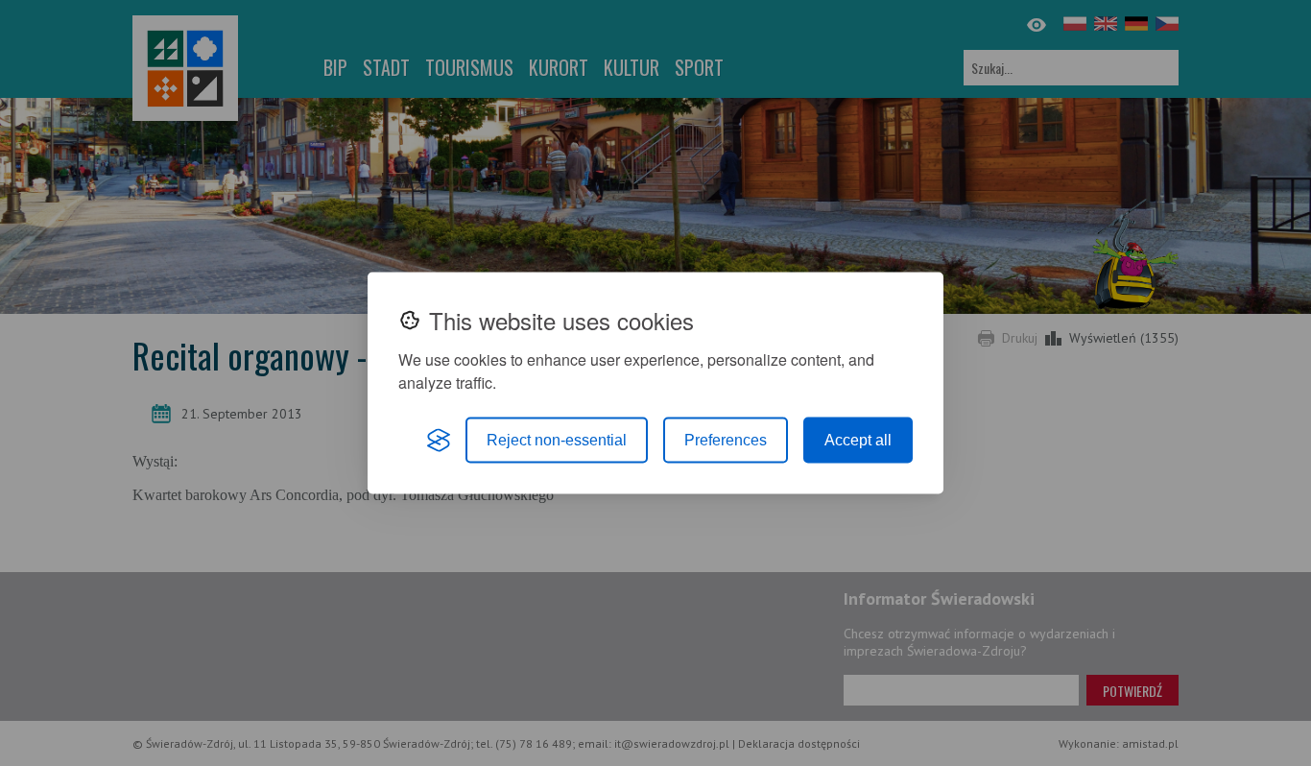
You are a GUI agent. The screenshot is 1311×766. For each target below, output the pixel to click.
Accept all (858, 440)
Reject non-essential (557, 440)
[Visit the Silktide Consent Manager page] (438, 440)
